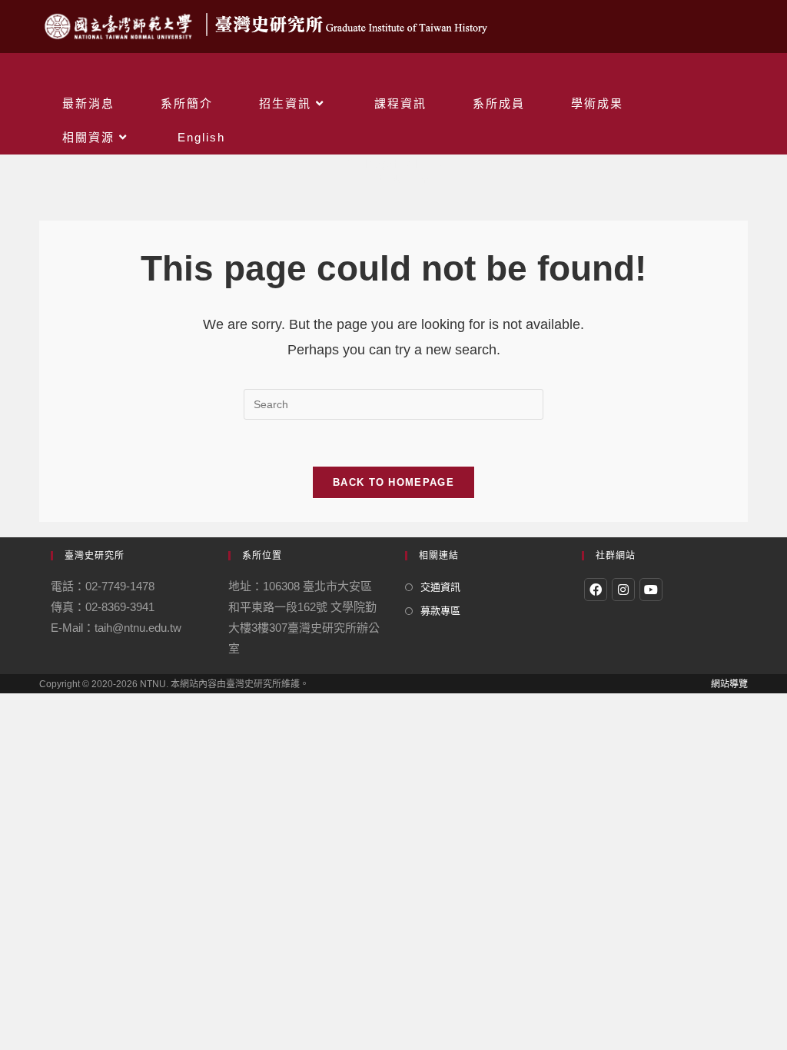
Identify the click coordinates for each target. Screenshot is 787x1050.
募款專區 (440, 610)
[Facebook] (595, 589)
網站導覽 (729, 684)
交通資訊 (440, 587)
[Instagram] (623, 589)
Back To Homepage (393, 482)
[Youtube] (650, 589)
